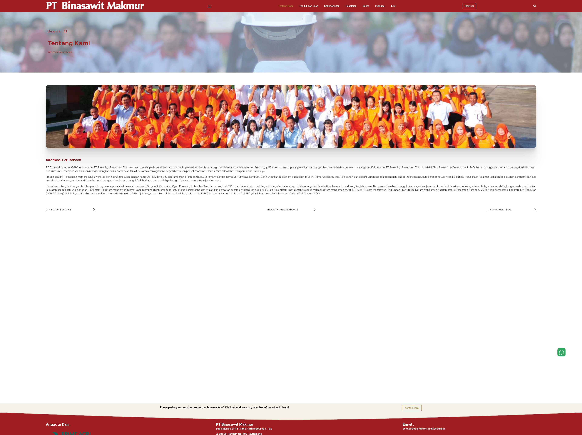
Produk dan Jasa (308, 6)
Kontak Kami (412, 407)
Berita (366, 6)
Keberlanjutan (332, 6)
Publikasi (380, 6)
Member (469, 6)
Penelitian (351, 6)
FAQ (393, 6)
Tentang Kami (285, 6)
